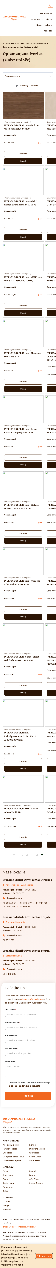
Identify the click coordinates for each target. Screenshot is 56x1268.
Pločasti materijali (30, 43)
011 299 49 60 (9, 906)
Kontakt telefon (12, 1023)
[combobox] (28, 76)
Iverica (43, 43)
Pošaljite (28, 1095)
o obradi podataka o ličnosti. (24, 1086)
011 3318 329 (41, 903)
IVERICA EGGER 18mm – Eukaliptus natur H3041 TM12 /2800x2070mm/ (20, 736)
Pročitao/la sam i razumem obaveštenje (29, 1084)
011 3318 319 (25, 906)
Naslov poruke (11, 1049)
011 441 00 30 (9, 974)
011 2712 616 (8, 940)
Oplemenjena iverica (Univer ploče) (17, 122)
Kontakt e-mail (11, 1036)
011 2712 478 (26, 903)
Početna (6, 43)
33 (36, 855)
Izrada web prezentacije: (19, 1226)
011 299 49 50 (9, 903)
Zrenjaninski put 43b (15, 922)
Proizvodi (16, 43)
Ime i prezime (10, 1010)
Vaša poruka (10, 1062)
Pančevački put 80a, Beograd (19, 885)
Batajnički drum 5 (14, 955)
